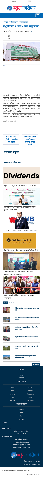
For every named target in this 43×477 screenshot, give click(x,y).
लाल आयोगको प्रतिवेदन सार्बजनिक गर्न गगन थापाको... (27, 319)
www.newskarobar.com (21, 447)
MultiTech (38, 474)
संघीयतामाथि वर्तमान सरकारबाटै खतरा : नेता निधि (27, 309)
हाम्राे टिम (21, 369)
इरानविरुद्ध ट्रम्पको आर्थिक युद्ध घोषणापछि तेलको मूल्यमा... (26, 328)
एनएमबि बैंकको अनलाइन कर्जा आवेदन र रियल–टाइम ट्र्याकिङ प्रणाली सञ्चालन (19, 208)
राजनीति (30, 387)
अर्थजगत (12, 394)
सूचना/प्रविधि (30, 400)
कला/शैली (12, 400)
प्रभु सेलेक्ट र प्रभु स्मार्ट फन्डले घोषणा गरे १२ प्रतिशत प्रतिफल (21, 185)
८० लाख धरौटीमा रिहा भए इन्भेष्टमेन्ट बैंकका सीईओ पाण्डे (20, 230)
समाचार (12, 387)
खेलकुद (30, 397)
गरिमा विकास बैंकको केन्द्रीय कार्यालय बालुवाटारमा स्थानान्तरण (19, 297)
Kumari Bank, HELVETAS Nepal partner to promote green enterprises (18, 273)
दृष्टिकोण (30, 391)
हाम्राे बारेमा (21, 409)
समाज (12, 391)
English (21, 419)
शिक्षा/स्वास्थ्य (30, 394)
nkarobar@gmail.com (21, 444)
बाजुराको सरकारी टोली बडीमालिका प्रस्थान (26, 337)
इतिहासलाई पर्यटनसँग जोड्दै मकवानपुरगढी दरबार (26, 347)
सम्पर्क (21, 413)
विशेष (21, 416)
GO (29, 1)
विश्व (13, 397)
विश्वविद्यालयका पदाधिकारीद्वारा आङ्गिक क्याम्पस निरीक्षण (25, 357)
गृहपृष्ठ (5, 22)
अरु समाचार (36, 364)
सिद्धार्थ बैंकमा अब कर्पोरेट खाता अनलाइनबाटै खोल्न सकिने (21, 250)
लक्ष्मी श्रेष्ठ (22, 378)
